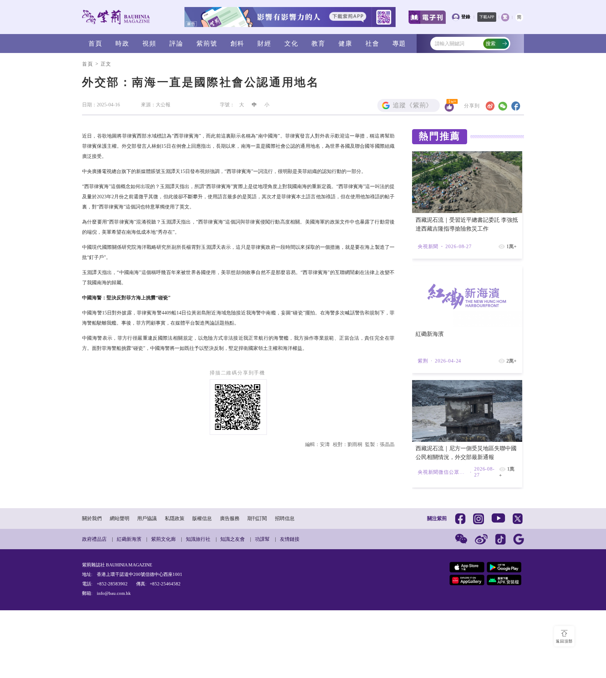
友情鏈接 (289, 539)
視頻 (149, 43)
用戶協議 (147, 518)
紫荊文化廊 (163, 539)
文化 (291, 43)
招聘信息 (285, 518)
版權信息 (202, 518)
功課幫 (262, 539)
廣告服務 (230, 518)
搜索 (491, 43)
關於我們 (92, 518)
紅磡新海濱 (129, 539)
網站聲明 (119, 518)
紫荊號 (206, 43)
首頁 (95, 43)
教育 (318, 43)
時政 (122, 43)
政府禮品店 (94, 539)
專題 (399, 43)
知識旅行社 (198, 539)
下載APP (486, 17)
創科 (237, 43)
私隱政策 (174, 518)
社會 (372, 43)
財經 (264, 43)
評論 (176, 43)
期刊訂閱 (257, 518)
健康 (345, 43)
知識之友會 (232, 539)
